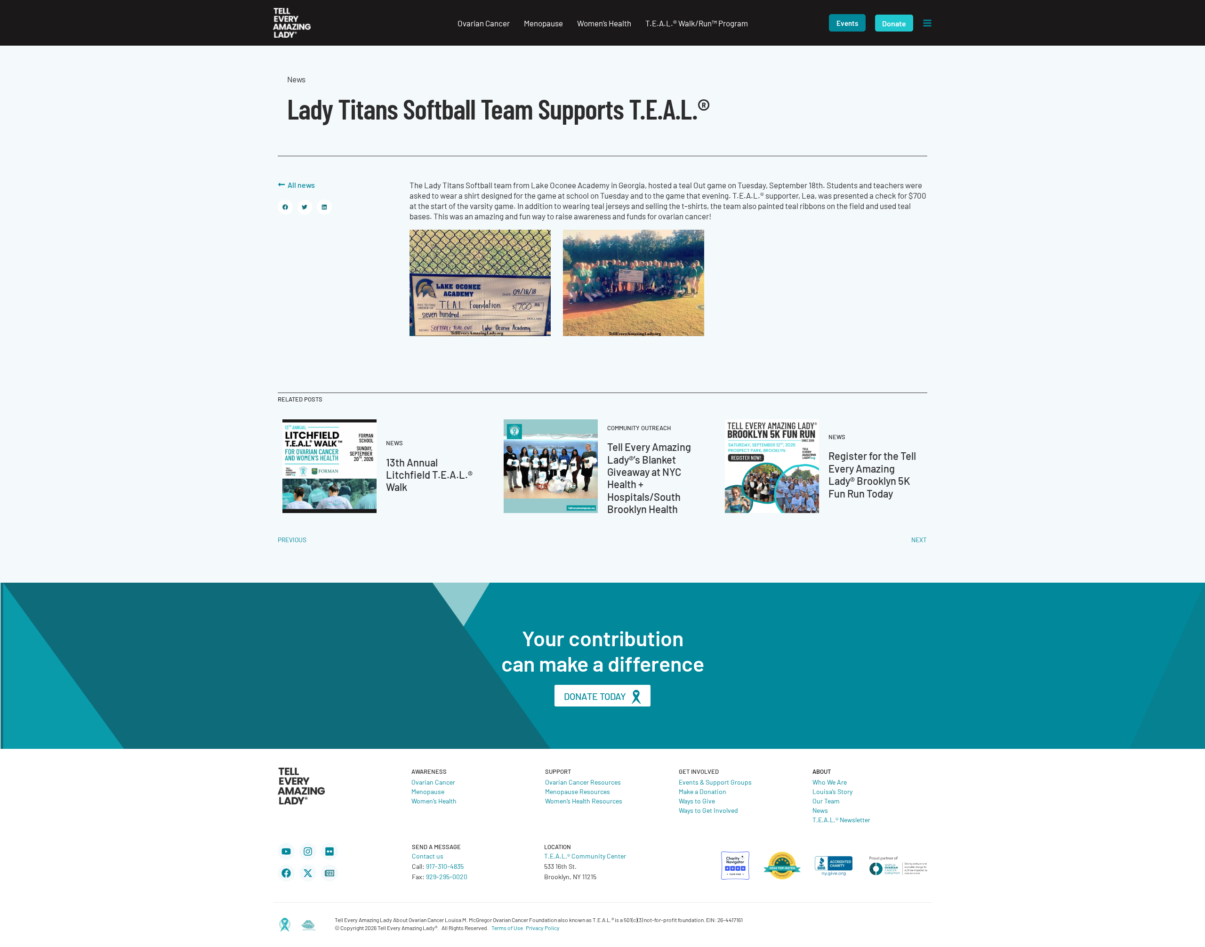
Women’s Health (434, 800)
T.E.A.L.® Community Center (585, 855)
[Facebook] (286, 873)
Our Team (826, 800)
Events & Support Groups (715, 782)
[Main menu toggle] (927, 23)
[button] (847, 23)
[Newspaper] (329, 873)
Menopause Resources (577, 791)
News (820, 810)
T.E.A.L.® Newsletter (841, 819)
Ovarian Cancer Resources (583, 782)
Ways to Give (697, 800)
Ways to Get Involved (708, 810)
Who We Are (829, 782)
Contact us (427, 855)
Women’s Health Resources (583, 800)
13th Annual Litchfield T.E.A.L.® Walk (429, 474)
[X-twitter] (307, 873)
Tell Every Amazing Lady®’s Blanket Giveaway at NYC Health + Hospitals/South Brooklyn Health (649, 477)
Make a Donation (702, 791)
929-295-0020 (446, 876)
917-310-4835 (445, 866)
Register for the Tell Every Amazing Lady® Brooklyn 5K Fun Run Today (872, 474)
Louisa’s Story (832, 791)
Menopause (427, 791)
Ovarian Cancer (433, 782)
